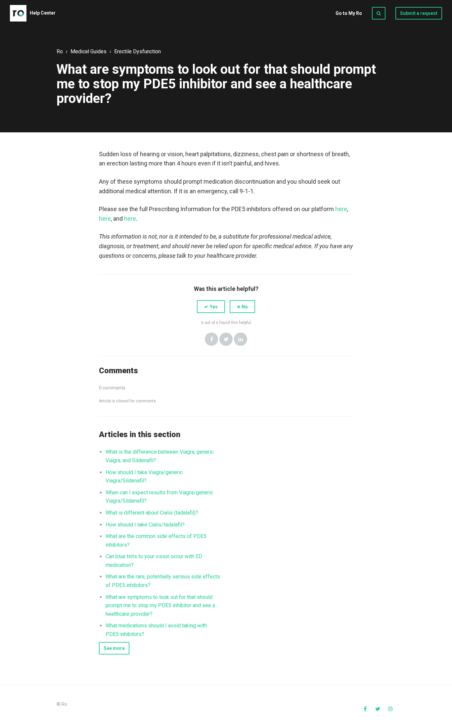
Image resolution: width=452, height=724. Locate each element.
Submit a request (418, 13)
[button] (211, 306)
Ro (60, 51)
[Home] (18, 13)
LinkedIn (240, 339)
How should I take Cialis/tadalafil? (145, 524)
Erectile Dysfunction (137, 51)
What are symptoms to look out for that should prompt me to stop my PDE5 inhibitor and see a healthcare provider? (160, 605)
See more (114, 648)
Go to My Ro (349, 13)
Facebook (211, 339)
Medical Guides (88, 51)
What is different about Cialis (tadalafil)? (152, 513)
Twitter (226, 339)
